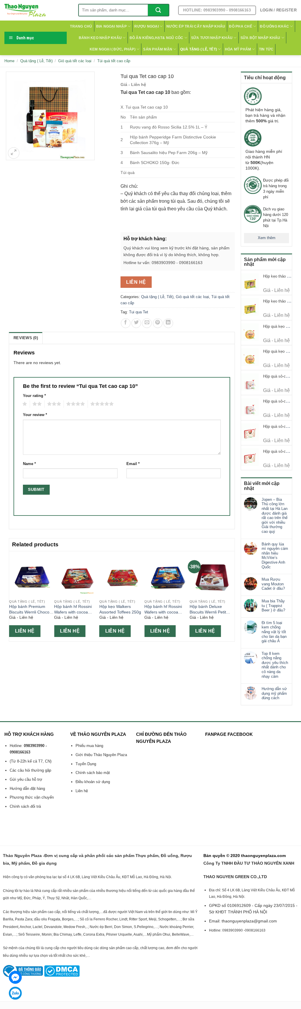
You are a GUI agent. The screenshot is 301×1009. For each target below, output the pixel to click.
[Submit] (158, 10)
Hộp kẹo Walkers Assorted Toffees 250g (120, 609)
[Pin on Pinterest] (158, 323)
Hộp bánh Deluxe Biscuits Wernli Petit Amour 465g (208, 609)
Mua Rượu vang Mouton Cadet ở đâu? (273, 584)
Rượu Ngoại (146, 26)
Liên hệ (136, 282)
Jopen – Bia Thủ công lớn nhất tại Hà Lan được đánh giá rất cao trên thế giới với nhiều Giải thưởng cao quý (274, 515)
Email (133, 464)
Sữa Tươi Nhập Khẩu (212, 38)
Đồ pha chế (240, 26)
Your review (35, 415)
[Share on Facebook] (126, 323)
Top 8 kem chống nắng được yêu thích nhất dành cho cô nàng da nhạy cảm (275, 665)
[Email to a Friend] (147, 323)
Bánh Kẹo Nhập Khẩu (100, 38)
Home (9, 61)
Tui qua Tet (138, 312)
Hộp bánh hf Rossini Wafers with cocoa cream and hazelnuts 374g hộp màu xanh (163, 609)
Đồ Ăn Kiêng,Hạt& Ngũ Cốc (156, 38)
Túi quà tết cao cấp (113, 61)
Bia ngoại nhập (111, 26)
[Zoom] (13, 153)
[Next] (231, 596)
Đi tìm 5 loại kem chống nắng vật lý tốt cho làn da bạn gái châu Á (274, 632)
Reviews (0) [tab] (26, 338)
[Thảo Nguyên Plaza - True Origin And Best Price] (36, 10)
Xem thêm (266, 238)
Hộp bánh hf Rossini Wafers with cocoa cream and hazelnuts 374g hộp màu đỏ (73, 609)
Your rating (34, 396)
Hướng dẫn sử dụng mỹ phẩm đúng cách (274, 693)
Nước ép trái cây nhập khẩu (195, 26)
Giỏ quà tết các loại (74, 61)
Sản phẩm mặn (157, 49)
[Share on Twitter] (136, 323)
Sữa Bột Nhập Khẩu (260, 38)
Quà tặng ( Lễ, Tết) (198, 49)
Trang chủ (81, 26)
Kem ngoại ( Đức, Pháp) (113, 49)
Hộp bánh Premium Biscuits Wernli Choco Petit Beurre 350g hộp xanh (29, 609)
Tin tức (266, 49)
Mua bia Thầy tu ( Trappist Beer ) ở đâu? (273, 605)
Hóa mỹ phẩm (238, 49)
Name (29, 464)
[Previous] (12, 596)
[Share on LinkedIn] (168, 323)
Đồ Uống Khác (274, 26)
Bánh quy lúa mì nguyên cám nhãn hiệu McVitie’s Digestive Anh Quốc (275, 555)
